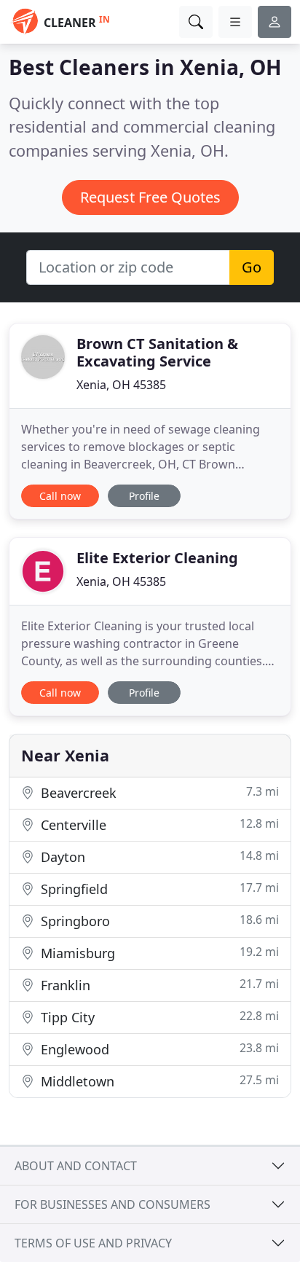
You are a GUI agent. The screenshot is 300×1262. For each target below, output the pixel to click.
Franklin (158, 985)
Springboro (158, 921)
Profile (144, 496)
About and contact (76, 1166)
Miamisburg (158, 953)
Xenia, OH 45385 (121, 385)
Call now (60, 496)
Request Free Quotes (150, 197)
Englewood (158, 1049)
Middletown (158, 1081)
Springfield (158, 888)
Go (251, 267)
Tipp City (158, 1017)
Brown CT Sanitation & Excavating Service (157, 352)
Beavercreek (158, 792)
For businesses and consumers (112, 1204)
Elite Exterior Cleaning (157, 558)
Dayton (158, 856)
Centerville (158, 824)
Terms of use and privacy (93, 1243)
